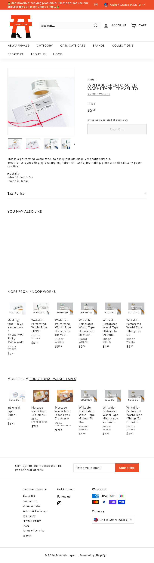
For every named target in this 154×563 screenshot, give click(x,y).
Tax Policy (16, 193)
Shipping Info (31, 505)
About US (29, 496)
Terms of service (33, 530)
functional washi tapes (52, 379)
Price (91, 103)
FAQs (26, 525)
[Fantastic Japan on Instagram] (59, 503)
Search (27, 535)
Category (45, 45)
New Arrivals (18, 45)
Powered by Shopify (92, 555)
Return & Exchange (35, 511)
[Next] (72, 144)
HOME (57, 54)
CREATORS (15, 54)
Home (91, 79)
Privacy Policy (32, 520)
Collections (122, 45)
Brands (99, 45)
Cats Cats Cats (72, 45)
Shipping (93, 119)
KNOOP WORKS (99, 94)
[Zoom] (41, 101)
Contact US (30, 501)
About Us (38, 54)
